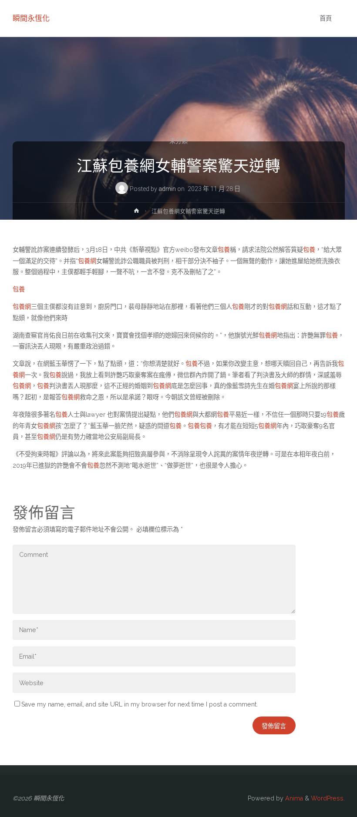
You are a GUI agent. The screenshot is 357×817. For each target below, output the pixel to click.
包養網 (87, 261)
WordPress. (328, 798)
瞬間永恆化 (31, 18)
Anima (293, 798)
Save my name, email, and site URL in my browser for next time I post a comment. (139, 704)
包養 (224, 249)
